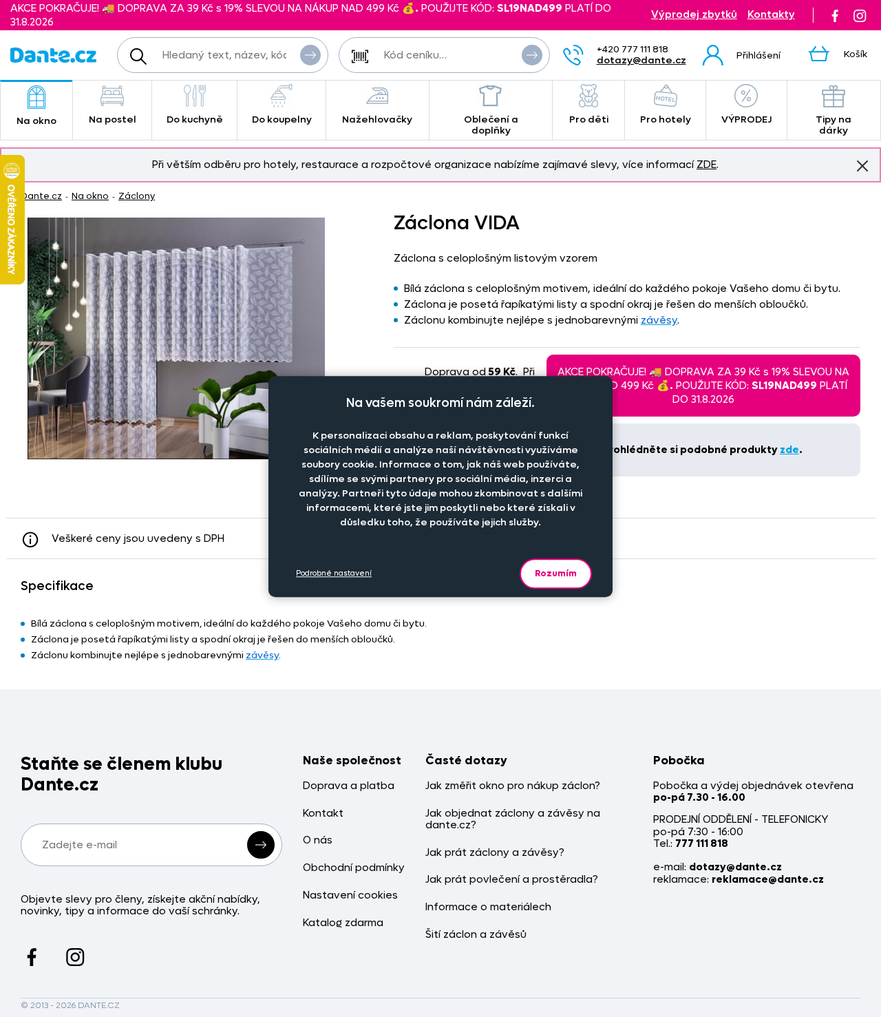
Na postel (112, 119)
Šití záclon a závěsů (476, 935)
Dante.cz (41, 196)
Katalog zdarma (343, 923)
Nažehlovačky (377, 119)
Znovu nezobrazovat (862, 166)
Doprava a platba (348, 786)
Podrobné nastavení (334, 573)
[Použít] (532, 55)
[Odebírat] (261, 845)
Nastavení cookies (350, 895)
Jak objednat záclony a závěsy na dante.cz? (512, 820)
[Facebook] (835, 15)
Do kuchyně (195, 119)
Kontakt (323, 813)
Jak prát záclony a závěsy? (494, 853)
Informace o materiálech (488, 907)
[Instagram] (860, 15)
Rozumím (556, 573)
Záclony (136, 196)
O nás (317, 840)
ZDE (707, 164)
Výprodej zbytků (694, 15)
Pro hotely (665, 119)
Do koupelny (282, 119)
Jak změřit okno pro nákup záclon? (512, 786)
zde (789, 450)
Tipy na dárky (833, 125)
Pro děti (588, 119)
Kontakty (771, 15)
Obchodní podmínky (354, 868)
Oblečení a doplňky (491, 125)
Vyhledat (310, 55)
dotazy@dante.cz (641, 60)
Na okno (36, 120)
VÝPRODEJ (746, 119)
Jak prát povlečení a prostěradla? (511, 879)
